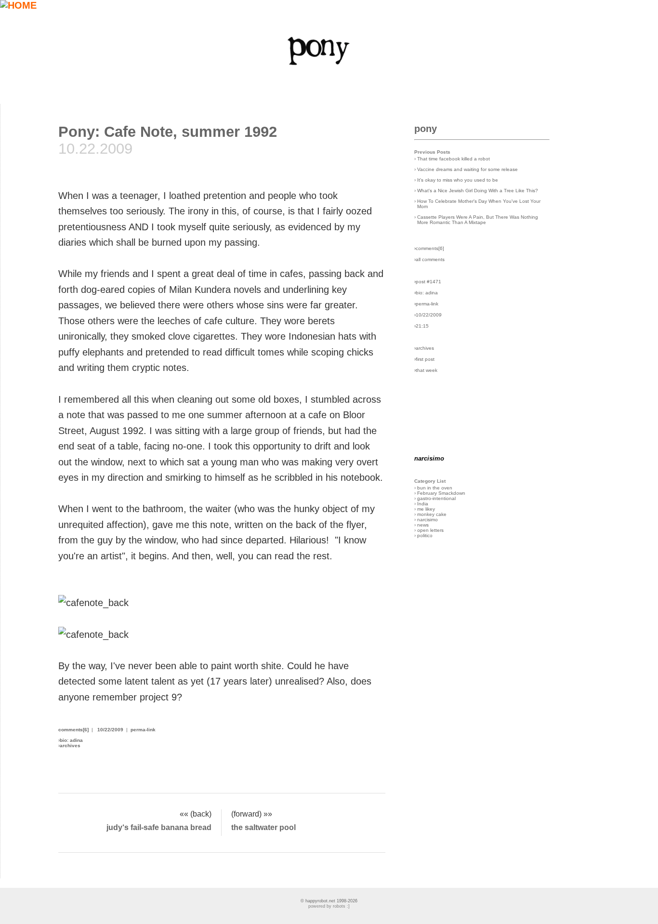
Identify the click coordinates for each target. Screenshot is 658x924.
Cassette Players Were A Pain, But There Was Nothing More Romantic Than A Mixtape (477, 219)
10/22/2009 (110, 729)
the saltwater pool (263, 827)
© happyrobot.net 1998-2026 (329, 900)
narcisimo (427, 519)
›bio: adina (426, 292)
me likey (426, 509)
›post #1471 (427, 281)
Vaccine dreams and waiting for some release (467, 169)
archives (70, 745)
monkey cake (432, 514)
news (423, 525)
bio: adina (71, 740)
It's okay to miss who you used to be (457, 180)
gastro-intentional (436, 498)
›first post (424, 359)
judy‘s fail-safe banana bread (158, 827)
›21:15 (421, 326)
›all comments (429, 259)
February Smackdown (441, 493)
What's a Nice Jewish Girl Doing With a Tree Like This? (477, 190)
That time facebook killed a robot (453, 158)
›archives (424, 348)
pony (425, 128)
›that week (425, 370)
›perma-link (426, 303)
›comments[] (429, 248)
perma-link (143, 729)
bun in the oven (434, 487)
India (422, 503)
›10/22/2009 (428, 314)
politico (425, 535)
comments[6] (73, 729)
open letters (430, 530)
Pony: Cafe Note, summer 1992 (167, 131)
